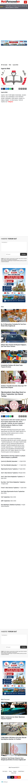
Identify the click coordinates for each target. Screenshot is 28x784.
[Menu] (25, 2)
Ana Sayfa (5, 64)
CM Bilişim (5, 782)
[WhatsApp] (10, 89)
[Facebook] (2, 89)
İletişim (15, 771)
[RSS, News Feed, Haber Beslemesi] (19, 777)
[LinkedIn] (8, 89)
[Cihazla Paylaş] (12, 89)
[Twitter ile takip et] (12, 777)
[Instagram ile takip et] (15, 777)
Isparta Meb (15, 64)
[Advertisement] (14, 24)
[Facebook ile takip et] (9, 777)
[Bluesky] (6, 89)
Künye (10, 771)
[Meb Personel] (10, 2)
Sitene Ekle (13, 773)
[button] (21, 89)
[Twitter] (4, 89)
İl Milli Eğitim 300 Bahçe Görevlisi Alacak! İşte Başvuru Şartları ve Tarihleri (16, 6)
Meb (10, 64)
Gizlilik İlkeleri (21, 771)
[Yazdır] (19, 89)
